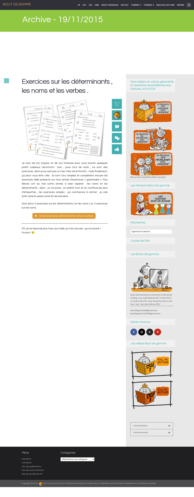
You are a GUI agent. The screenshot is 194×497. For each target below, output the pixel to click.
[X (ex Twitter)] (149, 332)
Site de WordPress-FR (32, 474)
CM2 (97, 5)
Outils (124, 5)
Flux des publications (31, 467)
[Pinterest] (157, 332)
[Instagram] (141, 332)
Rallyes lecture (165, 5)
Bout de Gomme (17, 4)
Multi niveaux (110, 5)
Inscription (26, 459)
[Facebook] (133, 332)
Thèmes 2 (149, 5)
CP (79, 5)
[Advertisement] (97, 53)
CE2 (90, 5)
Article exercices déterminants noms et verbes (66, 216)
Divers (180, 5)
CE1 (84, 5)
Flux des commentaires (33, 470)
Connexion (27, 463)
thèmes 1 (136, 5)
